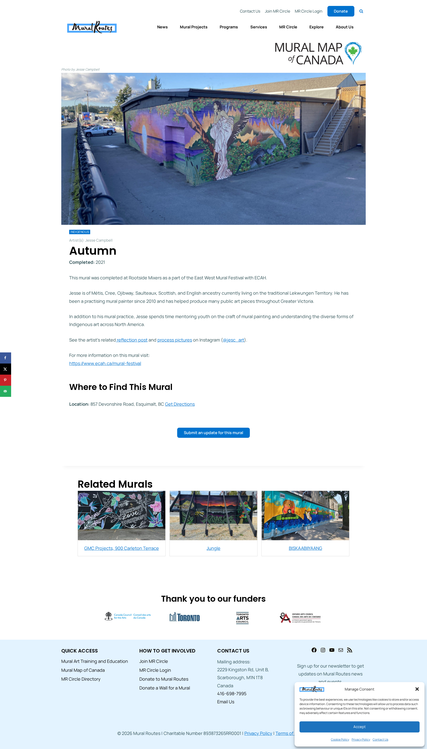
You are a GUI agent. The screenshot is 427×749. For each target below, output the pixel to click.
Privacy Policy (361, 739)
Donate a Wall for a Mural (164, 688)
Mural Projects (194, 27)
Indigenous (79, 232)
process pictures (174, 340)
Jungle (213, 548)
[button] (417, 689)
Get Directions (180, 404)
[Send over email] (5, 391)
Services (258, 27)
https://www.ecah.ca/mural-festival (105, 363)
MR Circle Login (308, 11)
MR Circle (288, 27)
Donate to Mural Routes (163, 679)
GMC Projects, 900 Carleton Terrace (121, 548)
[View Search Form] (361, 11)
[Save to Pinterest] (5, 380)
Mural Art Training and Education (94, 661)
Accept (359, 726)
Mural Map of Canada (83, 670)
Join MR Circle (277, 11)
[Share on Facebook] (5, 358)
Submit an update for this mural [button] (213, 432)
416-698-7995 (231, 693)
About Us (345, 27)
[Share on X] (5, 369)
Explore (316, 27)
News (162, 27)
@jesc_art (233, 340)
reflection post (132, 340)
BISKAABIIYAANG (305, 548)
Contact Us (380, 739)
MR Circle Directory (81, 679)
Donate (341, 11)
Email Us (225, 702)
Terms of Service (293, 733)
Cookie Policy (340, 739)
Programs (229, 27)
